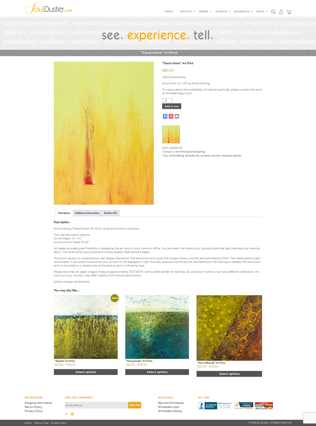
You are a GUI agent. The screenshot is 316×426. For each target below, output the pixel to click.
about (260, 11)
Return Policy (33, 407)
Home (169, 11)
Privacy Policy (34, 411)
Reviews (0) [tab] (110, 213)
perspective (241, 11)
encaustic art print (211, 155)
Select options (86, 372)
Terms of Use (41, 423)
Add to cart (172, 106)
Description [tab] (64, 213)
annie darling (177, 155)
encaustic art (192, 155)
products (221, 11)
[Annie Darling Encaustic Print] (104, 133)
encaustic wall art (231, 155)
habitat (203, 11)
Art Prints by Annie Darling (190, 151)
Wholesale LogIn (168, 407)
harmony (186, 11)
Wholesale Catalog (170, 411)
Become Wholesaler (171, 403)
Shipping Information (38, 403)
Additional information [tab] (87, 213)
